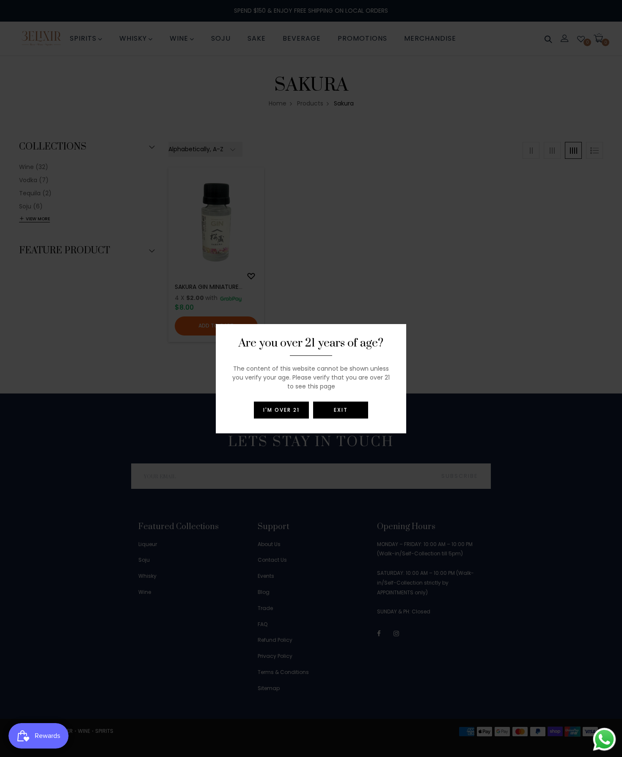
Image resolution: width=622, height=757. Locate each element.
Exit (341, 409)
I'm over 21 (281, 409)
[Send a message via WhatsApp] (604, 739)
